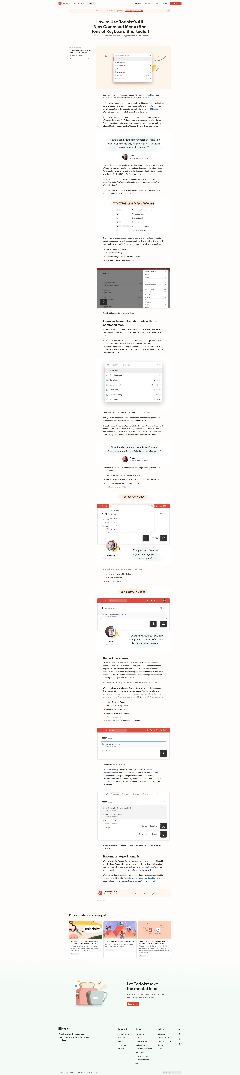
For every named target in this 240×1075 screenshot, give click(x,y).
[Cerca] (97, 3)
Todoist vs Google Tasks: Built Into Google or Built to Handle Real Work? (154, 922)
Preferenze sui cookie (83, 1072)
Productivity (74, 954)
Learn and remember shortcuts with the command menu (80, 51)
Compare (142, 956)
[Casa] (64, 3)
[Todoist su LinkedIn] (179, 1034)
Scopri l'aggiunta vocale (133, 11)
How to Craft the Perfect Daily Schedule (118, 922)
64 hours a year (156, 109)
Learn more (158, 894)
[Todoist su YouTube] (179, 1029)
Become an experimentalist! (79, 59)
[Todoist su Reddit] (179, 1044)
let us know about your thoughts (142, 878)
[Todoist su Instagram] (179, 1039)
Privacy (68, 1072)
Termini (73, 1072)
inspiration (79, 3)
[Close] (168, 10)
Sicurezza (61, 1072)
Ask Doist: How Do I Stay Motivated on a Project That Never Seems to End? (83, 922)
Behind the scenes (76, 56)
